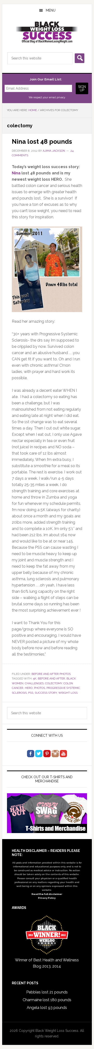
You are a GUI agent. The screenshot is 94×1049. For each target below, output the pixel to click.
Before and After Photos (51, 674)
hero (29, 688)
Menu (50, 10)
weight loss (68, 692)
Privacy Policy (47, 898)
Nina (16, 173)
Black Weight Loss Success (47, 32)
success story (46, 692)
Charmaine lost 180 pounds (47, 1000)
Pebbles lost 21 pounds (47, 992)
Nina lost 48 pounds (42, 141)
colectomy (53, 683)
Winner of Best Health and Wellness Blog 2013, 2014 (47, 963)
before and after (51, 678)
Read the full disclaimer (47, 894)
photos (39, 688)
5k (34, 678)
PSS (30, 692)
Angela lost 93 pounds (47, 1007)
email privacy (57, 97)
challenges (34, 683)
